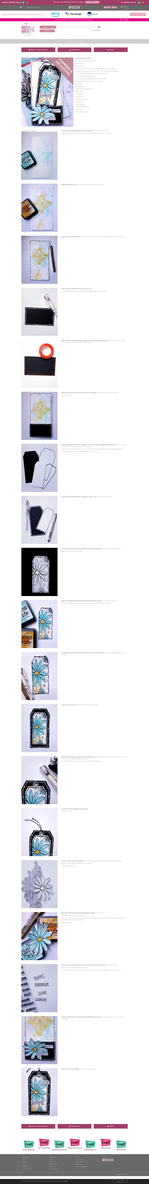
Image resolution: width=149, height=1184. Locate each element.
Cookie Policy (79, 1162)
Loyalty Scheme (27, 1169)
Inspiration (45, 27)
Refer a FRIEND (92, 2)
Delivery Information (82, 1166)
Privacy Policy (79, 1159)
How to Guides (53, 1169)
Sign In (115, 7)
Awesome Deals (53, 1164)
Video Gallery (53, 1166)
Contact (25, 1164)
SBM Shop (25, 1166)
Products (52, 27)
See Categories (96, 30)
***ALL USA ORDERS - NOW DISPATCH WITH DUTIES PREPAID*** (74, 19)
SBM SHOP (47, 30)
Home (24, 1159)
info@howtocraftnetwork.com (33, 7)
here (65, 1181)
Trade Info (107, 7)
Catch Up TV (52, 1162)
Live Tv (51, 1159)
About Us (25, 1162)
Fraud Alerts (79, 1164)
